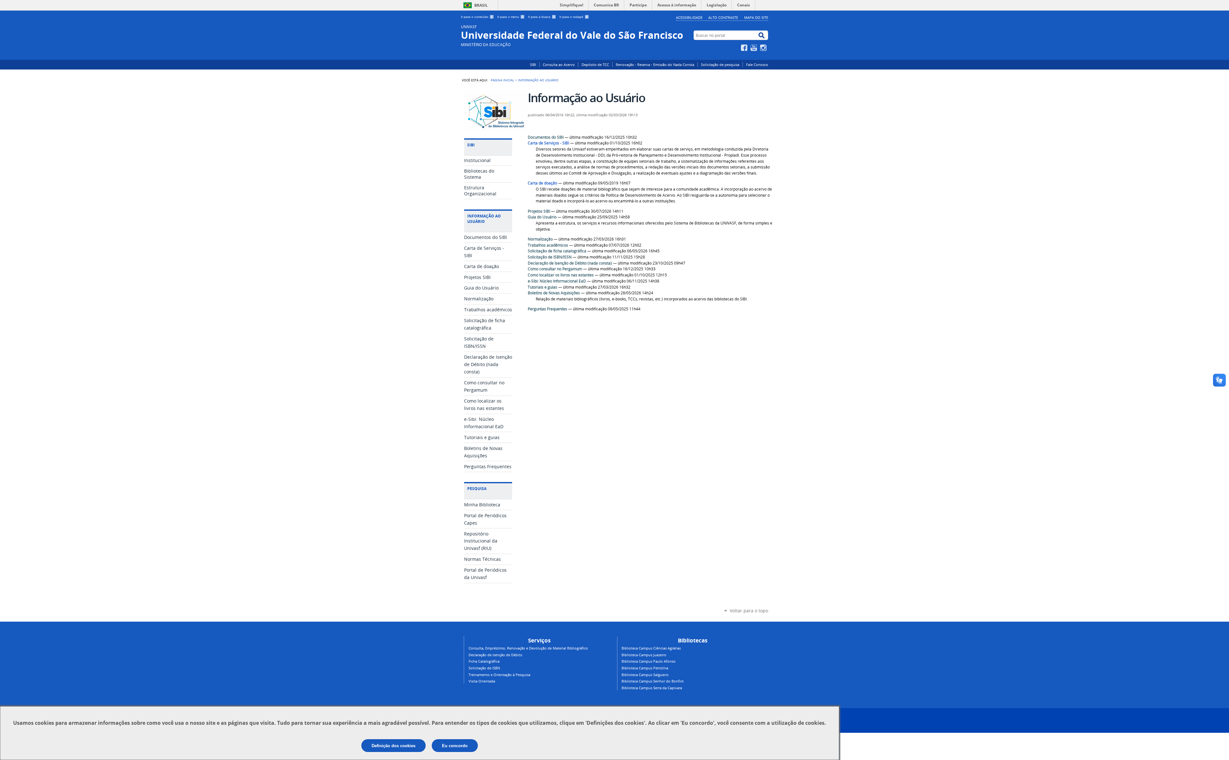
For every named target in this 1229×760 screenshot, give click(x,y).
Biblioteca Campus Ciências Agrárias (651, 648)
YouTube (755, 48)
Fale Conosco (757, 64)
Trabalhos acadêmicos (548, 245)
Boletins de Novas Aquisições (554, 293)
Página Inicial (502, 80)
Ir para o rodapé (573, 17)
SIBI (533, 64)
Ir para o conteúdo (477, 17)
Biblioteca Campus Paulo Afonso (649, 661)
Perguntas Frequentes (547, 309)
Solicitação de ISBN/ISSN (550, 257)
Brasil (481, 5)
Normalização (540, 239)
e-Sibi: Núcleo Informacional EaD (557, 281)
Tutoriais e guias (542, 287)
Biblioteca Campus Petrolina (645, 668)
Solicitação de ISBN (484, 668)
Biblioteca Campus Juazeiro (644, 654)
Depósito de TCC (595, 64)
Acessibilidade (689, 17)
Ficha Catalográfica (484, 661)
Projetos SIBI (539, 211)
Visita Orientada (482, 681)
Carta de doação (542, 183)
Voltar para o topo (749, 611)
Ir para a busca (541, 17)
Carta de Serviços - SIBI (548, 143)
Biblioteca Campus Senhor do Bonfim (653, 681)
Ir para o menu (510, 17)
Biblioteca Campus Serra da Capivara (652, 687)
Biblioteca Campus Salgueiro (645, 674)
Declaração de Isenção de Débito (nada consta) (570, 263)
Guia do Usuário (542, 217)
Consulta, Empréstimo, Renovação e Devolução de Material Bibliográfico (528, 648)
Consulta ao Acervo (559, 64)
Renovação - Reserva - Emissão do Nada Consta (655, 64)
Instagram (764, 48)
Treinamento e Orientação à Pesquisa (499, 674)
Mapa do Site (756, 17)
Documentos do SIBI (546, 137)
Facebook (745, 48)
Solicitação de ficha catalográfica (557, 251)
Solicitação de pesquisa (720, 64)
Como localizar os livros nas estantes (561, 275)
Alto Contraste (723, 17)
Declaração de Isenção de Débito (495, 654)
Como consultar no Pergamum (555, 269)
